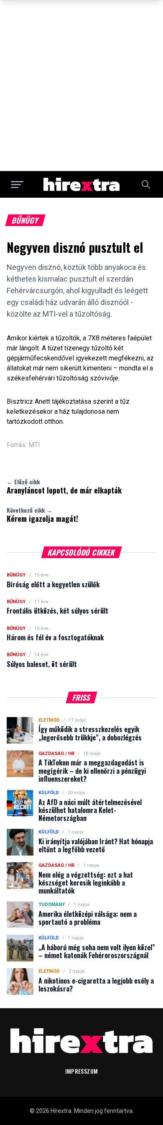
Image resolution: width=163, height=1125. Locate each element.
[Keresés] (145, 184)
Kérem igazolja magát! (42, 515)
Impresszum (81, 1071)
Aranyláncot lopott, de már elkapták (64, 486)
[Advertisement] (81, 85)
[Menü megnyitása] (17, 184)
